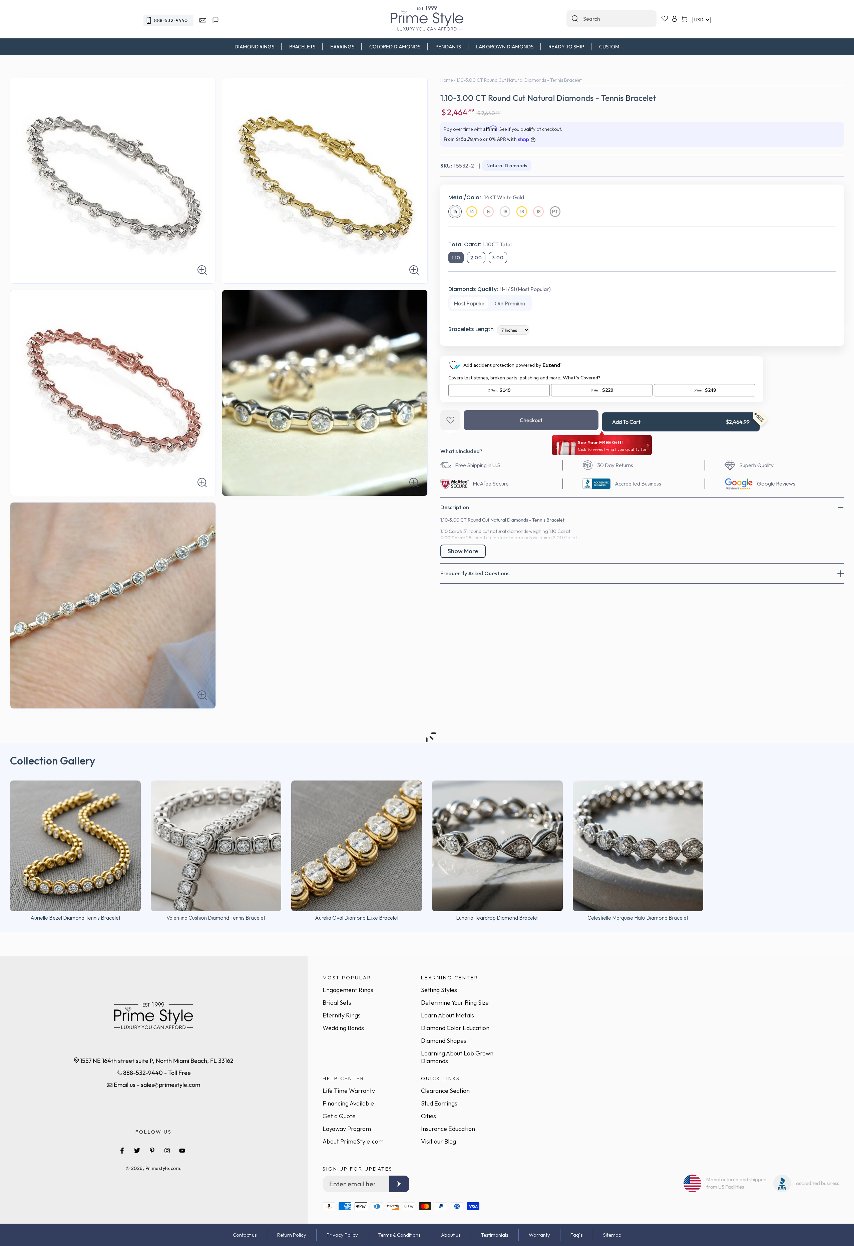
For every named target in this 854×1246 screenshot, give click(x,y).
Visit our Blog (438, 1141)
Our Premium (510, 303)
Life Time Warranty (349, 1091)
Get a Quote (339, 1116)
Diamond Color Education (455, 1028)
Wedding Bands (343, 1028)
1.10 (456, 258)
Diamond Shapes (443, 1040)
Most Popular (469, 303)
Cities (428, 1116)
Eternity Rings (342, 1015)
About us (451, 1235)
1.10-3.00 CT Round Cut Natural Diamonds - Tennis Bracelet (519, 80)
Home (446, 80)
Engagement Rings (348, 990)
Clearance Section (445, 1091)
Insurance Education (448, 1129)
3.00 (498, 258)
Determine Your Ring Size (455, 1002)
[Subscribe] (399, 1184)
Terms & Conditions (399, 1235)
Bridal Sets (337, 1002)
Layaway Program (347, 1129)
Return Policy (291, 1235)
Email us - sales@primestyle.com (156, 1084)
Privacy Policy (342, 1235)
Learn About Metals (447, 1015)
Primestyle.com (162, 1168)
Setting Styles (439, 990)
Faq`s (576, 1235)
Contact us (245, 1235)
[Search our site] (574, 18)
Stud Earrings (439, 1103)
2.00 (476, 258)
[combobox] (604, 18)
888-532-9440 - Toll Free (156, 1072)
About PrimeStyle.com (353, 1141)
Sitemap (612, 1235)
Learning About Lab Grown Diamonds (457, 1057)
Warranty (539, 1235)
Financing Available (348, 1103)
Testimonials (494, 1235)
